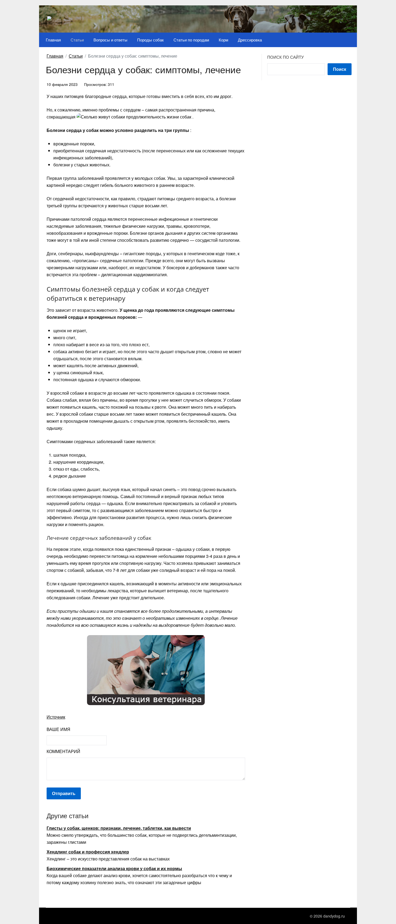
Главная (53, 40)
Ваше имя (58, 729)
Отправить (63, 793)
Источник (56, 717)
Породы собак (150, 40)
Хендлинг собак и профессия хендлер (88, 852)
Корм (223, 40)
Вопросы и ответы (110, 40)
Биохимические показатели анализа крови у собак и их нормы (114, 868)
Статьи (77, 40)
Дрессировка (250, 40)
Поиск (339, 69)
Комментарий (63, 751)
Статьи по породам (191, 40)
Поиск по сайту (285, 57)
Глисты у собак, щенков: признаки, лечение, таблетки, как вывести (119, 828)
